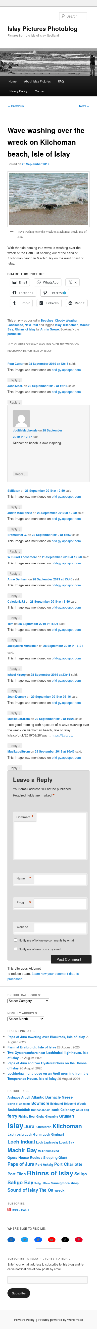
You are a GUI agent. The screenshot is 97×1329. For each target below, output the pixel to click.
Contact (40, 91)
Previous (15, 106)
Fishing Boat (26, 1116)
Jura (29, 1126)
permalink (14, 333)
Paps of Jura (20, 1164)
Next (84, 106)
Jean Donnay (16, 696)
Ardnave (13, 1097)
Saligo (80, 1174)
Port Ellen (16, 1174)
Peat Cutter (15, 363)
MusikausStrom (18, 718)
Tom (10, 623)
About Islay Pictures (37, 81)
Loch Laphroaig (47, 1142)
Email (23, 903)
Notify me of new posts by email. (40, 949)
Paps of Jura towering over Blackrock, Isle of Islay (46, 1036)
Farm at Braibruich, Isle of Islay (31, 1047)
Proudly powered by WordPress (60, 1319)
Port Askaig (44, 1164)
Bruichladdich (18, 1109)
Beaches (47, 320)
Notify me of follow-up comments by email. (47, 940)
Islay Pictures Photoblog (42, 28)
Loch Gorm (33, 1134)
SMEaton (13, 490)
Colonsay (67, 1109)
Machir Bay (22, 1150)
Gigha (40, 1116)
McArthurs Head (48, 1151)
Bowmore (40, 1103)
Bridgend (56, 1104)
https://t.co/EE (62, 735)
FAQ (61, 81)
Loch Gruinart (53, 1134)
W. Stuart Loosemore (22, 557)
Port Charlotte (68, 1164)
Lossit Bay (66, 1142)
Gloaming (51, 1116)
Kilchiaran (43, 1127)
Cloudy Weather (66, 320)
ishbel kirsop (16, 674)
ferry (12, 1116)
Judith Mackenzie (25, 430)
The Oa (46, 1190)
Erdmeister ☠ (17, 534)
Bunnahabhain (40, 1110)
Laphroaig (15, 1134)
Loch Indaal (21, 1141)
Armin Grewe (49, 329)
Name (23, 878)
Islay (58, 325)
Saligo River (42, 1183)
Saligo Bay (20, 1182)
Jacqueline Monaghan (22, 645)
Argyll (25, 1097)
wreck (59, 1190)
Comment (25, 817)
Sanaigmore (60, 1183)
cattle (55, 1109)
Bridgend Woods (75, 1103)
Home (12, 81)
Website (22, 926)
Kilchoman (70, 325)
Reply (14, 380)
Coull (79, 1110)
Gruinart (66, 1116)
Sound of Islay (22, 1190)
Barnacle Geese (59, 1097)
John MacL (15, 386)
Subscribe (19, 1293)
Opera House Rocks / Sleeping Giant (37, 1157)
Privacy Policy (17, 91)
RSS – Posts (20, 1210)
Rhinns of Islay (25, 329)
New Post (31, 325)
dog (86, 1110)
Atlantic (37, 1097)
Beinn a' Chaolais (18, 1103)
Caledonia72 (16, 601)
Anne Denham (17, 579)
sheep (75, 1183)
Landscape (15, 325)
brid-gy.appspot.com (66, 369)
